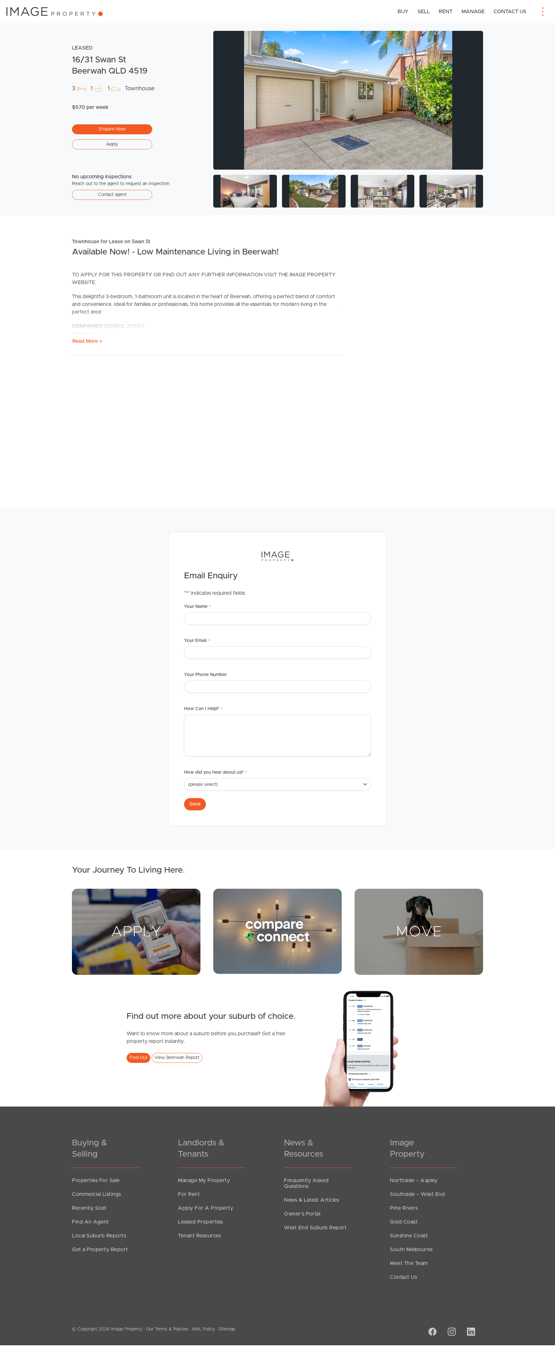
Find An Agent (90, 1221)
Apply (112, 144)
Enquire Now (112, 129)
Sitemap (226, 1329)
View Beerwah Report (176, 1057)
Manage (473, 11)
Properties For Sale (96, 1180)
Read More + (87, 341)
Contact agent (112, 194)
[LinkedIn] (470, 1332)
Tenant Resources (199, 1235)
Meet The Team (409, 1263)
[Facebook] (431, 1332)
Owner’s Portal (302, 1213)
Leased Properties (200, 1221)
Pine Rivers (404, 1208)
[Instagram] (451, 1332)
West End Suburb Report (315, 1227)
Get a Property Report (100, 1249)
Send (194, 804)
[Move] (419, 931)
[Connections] (277, 931)
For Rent (189, 1194)
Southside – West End (417, 1194)
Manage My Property (204, 1180)
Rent (446, 11)
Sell (424, 11)
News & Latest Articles (311, 1200)
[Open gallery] (348, 100)
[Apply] (136, 931)
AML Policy (203, 1329)
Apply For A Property (205, 1208)
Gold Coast (404, 1221)
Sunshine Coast (409, 1235)
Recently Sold (89, 1208)
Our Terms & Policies (167, 1329)
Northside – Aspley (413, 1180)
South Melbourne (411, 1249)
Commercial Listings (96, 1194)
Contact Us (510, 11)
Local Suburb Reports (99, 1235)
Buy (403, 11)
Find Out (138, 1057)
